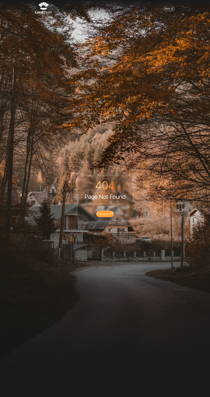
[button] (169, 8)
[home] (43, 8)
